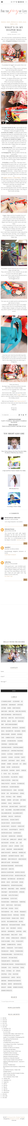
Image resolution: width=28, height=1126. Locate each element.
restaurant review (15, 924)
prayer (16, 911)
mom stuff (4, 869)
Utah (9, 974)
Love (22, 846)
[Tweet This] (19, 415)
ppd (12, 911)
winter (10, 984)
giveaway (4, 803)
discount (15, 763)
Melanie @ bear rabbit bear (12, 517)
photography (5, 911)
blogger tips (9, 731)
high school (5, 819)
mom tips (11, 869)
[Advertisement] (14, 623)
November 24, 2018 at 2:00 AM (12, 549)
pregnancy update (6, 915)
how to (21, 829)
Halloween (9, 809)
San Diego (13, 928)
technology (4, 951)
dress (24, 763)
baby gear (4, 711)
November (6, 1030)
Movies (3, 882)
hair (2, 809)
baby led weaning (6, 714)
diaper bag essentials (19, 401)
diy (20, 763)
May (5, 1087)
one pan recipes (13, 892)
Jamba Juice (13, 839)
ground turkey (13, 806)
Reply (25, 525)
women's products (6, 990)
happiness (4, 816)
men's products (12, 859)
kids (25, 839)
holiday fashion (16, 823)
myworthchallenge (16, 885)
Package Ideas (5, 901)
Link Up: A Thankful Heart (9, 1064)
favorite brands (14, 786)
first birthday (14, 793)
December (6, 1028)
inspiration (12, 836)
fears (15, 790)
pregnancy (23, 911)
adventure (4, 704)
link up (11, 846)
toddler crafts (5, 961)
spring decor (15, 938)
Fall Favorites (5, 777)
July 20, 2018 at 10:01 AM (10, 530)
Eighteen (12, 770)
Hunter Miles (17, 832)
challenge (19, 737)
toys (9, 967)
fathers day (4, 786)
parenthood (14, 901)
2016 (3, 1025)
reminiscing (4, 924)
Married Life (22, 852)
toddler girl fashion (7, 964)
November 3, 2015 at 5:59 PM (11, 519)
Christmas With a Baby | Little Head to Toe (13, 1033)
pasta (16, 908)
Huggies (19, 394)
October (6, 1078)
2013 (3, 1096)
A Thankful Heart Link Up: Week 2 (11, 1054)
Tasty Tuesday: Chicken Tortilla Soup (12, 1051)
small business (5, 934)
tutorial (8, 970)
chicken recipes (11, 740)
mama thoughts (5, 852)
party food (9, 905)
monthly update (20, 872)
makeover (9, 849)
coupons (16, 757)
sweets (3, 947)
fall (9, 773)
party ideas (17, 905)
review (23, 924)
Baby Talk (4, 717)
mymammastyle (5, 885)
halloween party (18, 813)
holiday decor (5, 823)
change (3, 740)
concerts (4, 757)
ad (22, 701)
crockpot (4, 760)
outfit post (13, 898)
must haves (15, 882)
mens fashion (22, 859)
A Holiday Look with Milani (9, 1049)
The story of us (18, 954)
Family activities (5, 780)
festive (3, 793)
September (6, 1080)
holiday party (5, 826)
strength (23, 938)
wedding (3, 980)
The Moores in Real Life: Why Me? (11, 1058)
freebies (19, 796)
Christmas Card (13, 744)
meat (22, 855)
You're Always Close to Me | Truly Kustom (13, 1044)
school (20, 928)
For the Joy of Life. (11, 1117)
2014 (3, 1094)
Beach (9, 721)
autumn (3, 708)
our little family (13, 895)
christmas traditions (17, 750)
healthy (11, 816)
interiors (19, 836)
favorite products (6, 790)
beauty (14, 721)
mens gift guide (5, 862)
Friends (3, 800)
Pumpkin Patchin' (7, 1071)
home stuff (21, 826)
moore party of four (7, 875)
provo (22, 918)
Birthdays (15, 727)
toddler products (20, 964)
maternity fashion (14, 855)
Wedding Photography (14, 980)
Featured (20, 790)
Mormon (3, 878)
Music (8, 882)
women (10, 987)
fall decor (15, 773)
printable (16, 915)
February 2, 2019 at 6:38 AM (11, 563)
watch (18, 977)
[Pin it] (25, 415)
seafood (3, 931)
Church (3, 754)
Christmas (4, 744)
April (5, 1089)
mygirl (21, 882)
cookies (10, 757)
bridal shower (5, 734)
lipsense (17, 846)
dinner (9, 763)
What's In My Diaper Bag (9, 1075)
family (21, 777)
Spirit (2, 938)
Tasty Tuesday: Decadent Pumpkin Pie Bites (13, 1073)
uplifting (4, 974)
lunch (3, 849)
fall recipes (14, 777)
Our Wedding (5, 898)
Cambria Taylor (10, 737)
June (5, 1085)
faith (5, 773)
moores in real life (20, 875)
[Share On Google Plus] (23, 415)
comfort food (18, 754)
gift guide (16, 800)
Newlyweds (11, 888)
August (5, 1082)
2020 (3, 1018)
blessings (22, 727)
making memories (18, 849)
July (5, 1083)
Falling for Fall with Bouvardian (10, 1056)
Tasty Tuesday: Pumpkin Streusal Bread (12, 1059)
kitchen (12, 842)
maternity (4, 855)
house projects (13, 829)
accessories (16, 701)
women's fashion (18, 987)
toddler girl (15, 961)
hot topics (4, 829)
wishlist (3, 987)
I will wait (4, 836)
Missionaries (15, 862)
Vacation (15, 974)
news (17, 888)
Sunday (19, 944)
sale (7, 928)
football (8, 796)
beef (2, 724)
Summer (3, 944)
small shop (14, 934)
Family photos (5, 783)
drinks (3, 767)
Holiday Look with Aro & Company (11, 1047)
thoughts (4, 957)
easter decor (15, 767)
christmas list (5, 750)
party (3, 905)
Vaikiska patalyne (21, 540)
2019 (3, 1020)
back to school (19, 717)
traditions (16, 967)
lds (17, 842)
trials (3, 970)
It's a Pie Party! (6, 1032)
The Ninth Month (7, 1040)
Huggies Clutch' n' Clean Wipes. (12, 177)
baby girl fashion (21, 711)
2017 (3, 1023)
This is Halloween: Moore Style (10, 1076)
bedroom (20, 721)
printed (23, 915)
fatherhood (20, 783)
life (21, 842)
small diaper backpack (10, 554)
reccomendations (12, 921)
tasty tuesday (19, 947)
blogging (17, 731)
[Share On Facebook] (21, 415)
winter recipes (17, 984)
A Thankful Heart (6, 701)
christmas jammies (18, 747)
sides (24, 931)
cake (2, 737)
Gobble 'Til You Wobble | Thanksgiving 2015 (13, 1037)
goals (10, 803)
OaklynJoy (4, 892)
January (5, 1092)
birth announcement (11, 724)
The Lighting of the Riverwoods (10, 1039)
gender (9, 800)
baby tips (11, 717)
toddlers (4, 967)
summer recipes (11, 944)
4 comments (5, 415)
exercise (24, 770)
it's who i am (5, 839)
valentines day (5, 977)
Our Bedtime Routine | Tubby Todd (11, 1069)
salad (3, 928)
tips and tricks (13, 957)
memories (3, 859)
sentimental (11, 931)
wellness (3, 984)
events (18, 770)
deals (18, 760)
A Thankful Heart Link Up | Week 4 (11, 1035)
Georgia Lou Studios (15, 1118)
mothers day (20, 878)
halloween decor (6, 813)
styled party (19, 941)
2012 (3, 1097)
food (2, 796)
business (19, 734)
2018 (3, 1021)
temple (12, 951)
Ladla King (8, 562)
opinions (21, 892)
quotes (3, 921)
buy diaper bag (8, 576)
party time (4, 908)
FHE (8, 793)
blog (2, 731)
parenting (22, 901)
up (13, 970)
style (13, 941)
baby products (17, 714)
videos (13, 977)
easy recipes (4, 770)
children (20, 740)
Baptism (3, 721)
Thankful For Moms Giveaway (10, 1053)
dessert (3, 763)
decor (23, 760)
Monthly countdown (7, 872)
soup (20, 934)
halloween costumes (19, 809)
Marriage (14, 852)
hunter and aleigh (6, 832)
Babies (9, 708)
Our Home (4, 895)
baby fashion (16, 708)
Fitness (22, 793)
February (6, 1090)
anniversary (12, 704)
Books (23, 731)
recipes (21, 921)
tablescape (10, 947)
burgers (13, 734)
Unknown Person (9, 529)
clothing (10, 754)
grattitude (4, 806)
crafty (23, 757)
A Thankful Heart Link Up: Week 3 (11, 1042)
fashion (13, 783)
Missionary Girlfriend (7, 865)
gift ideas (23, 800)
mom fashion (18, 865)
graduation (16, 803)
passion (11, 908)
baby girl (11, 711)
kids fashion (4, 842)
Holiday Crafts (14, 819)
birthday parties (6, 727)
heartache (18, 816)
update (18, 970)
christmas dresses (6, 747)
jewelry (20, 839)
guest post (23, 806)
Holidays (13, 826)
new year (3, 888)
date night (12, 760)
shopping (19, 931)
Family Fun (15, 780)
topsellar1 (7, 547)
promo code (15, 918)
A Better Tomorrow (7, 1046)
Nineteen (22, 888)
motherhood (11, 878)
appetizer (20, 704)
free (14, 796)
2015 (3, 1026)
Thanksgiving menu (6, 954)
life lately (4, 846)
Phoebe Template (20, 1117)
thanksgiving (19, 951)
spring (8, 938)
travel (22, 967)
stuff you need (5, 941)
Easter (8, 767)
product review (5, 918)
